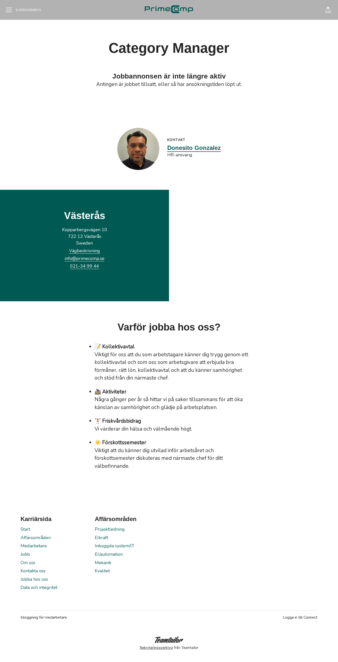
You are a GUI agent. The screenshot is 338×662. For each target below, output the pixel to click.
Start (25, 529)
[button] (328, 10)
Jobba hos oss (34, 579)
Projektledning (110, 529)
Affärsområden (36, 538)
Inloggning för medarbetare (44, 617)
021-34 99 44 (84, 266)
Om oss (28, 563)
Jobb (25, 554)
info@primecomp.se (84, 258)
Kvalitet (102, 571)
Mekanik (103, 563)
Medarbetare (34, 546)
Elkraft (101, 538)
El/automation (109, 554)
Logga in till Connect (300, 617)
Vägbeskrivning (84, 251)
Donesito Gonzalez (194, 147)
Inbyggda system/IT (114, 546)
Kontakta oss (33, 571)
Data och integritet (39, 587)
